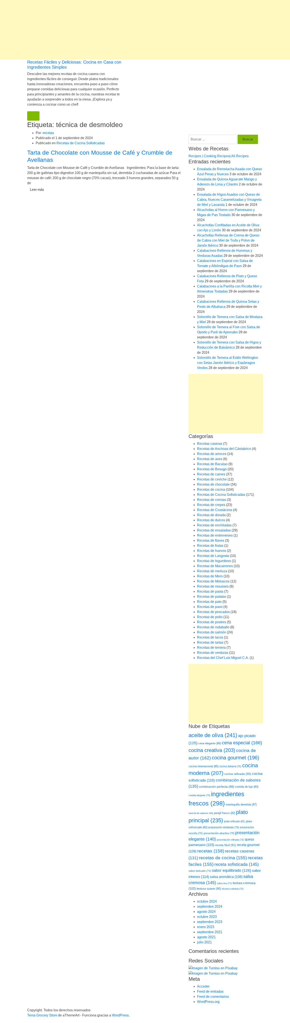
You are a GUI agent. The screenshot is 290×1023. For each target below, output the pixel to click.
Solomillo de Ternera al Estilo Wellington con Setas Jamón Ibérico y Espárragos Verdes (227, 363)
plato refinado (234, 821)
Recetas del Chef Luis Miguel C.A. (223, 658)
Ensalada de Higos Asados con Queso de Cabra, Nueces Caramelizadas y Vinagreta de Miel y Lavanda (229, 199)
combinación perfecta (216, 786)
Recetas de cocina (211, 489)
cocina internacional (203, 766)
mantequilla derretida (241, 804)
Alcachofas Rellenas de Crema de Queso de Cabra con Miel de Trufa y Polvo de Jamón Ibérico (228, 240)
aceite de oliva (213, 735)
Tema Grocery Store (42, 1015)
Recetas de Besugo (212, 469)
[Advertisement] (127, 29)
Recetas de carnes (211, 474)
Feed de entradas (210, 991)
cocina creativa (212, 750)
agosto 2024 (206, 911)
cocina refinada (237, 774)
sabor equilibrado (231, 870)
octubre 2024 (207, 901)
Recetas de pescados (213, 612)
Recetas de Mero (210, 576)
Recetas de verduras (212, 652)
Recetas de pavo (209, 607)
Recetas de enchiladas (214, 525)
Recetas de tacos (210, 637)
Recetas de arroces (211, 454)
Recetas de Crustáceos (214, 510)
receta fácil (225, 845)
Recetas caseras (209, 443)
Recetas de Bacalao (212, 464)
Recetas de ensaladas (214, 530)
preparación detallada (223, 827)
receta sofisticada (236, 864)
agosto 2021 (206, 937)
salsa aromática (226, 877)
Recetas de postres (211, 622)
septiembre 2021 (209, 932)
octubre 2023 (207, 916)
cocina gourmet (235, 757)
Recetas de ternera (211, 647)
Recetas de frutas (210, 545)
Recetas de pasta (210, 591)
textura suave (209, 888)
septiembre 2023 (209, 922)
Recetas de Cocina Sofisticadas (80, 143)
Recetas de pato (209, 601)
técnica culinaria (233, 888)
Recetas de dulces (211, 520)
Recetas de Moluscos (213, 581)
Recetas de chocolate (213, 484)
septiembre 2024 (209, 906)
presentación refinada (230, 839)
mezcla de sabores (201, 813)
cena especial (242, 742)
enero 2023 (205, 927)
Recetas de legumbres (214, 561)
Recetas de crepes (211, 505)
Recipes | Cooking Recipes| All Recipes (219, 156)
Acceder (203, 986)
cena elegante (209, 743)
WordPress (120, 1015)
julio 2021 (204, 942)
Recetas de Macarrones (215, 566)
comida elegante (199, 795)
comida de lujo (246, 786)
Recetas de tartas (210, 642)
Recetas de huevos (211, 550)
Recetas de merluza (212, 571)
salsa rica (224, 883)
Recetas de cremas (211, 500)
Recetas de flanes (210, 540)
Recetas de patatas (211, 596)
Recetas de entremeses (215, 535)
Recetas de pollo (209, 617)
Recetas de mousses (213, 586)
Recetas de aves (209, 459)
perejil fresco (224, 813)
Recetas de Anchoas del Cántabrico (224, 449)
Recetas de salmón (211, 632)
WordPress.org (208, 1001)
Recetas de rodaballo (213, 627)
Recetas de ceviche (212, 479)
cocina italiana (230, 766)
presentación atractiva (219, 833)
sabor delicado (200, 871)
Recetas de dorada (211, 515)
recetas (48, 133)
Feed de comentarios (213, 996)
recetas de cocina (223, 857)
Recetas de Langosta (213, 556)
